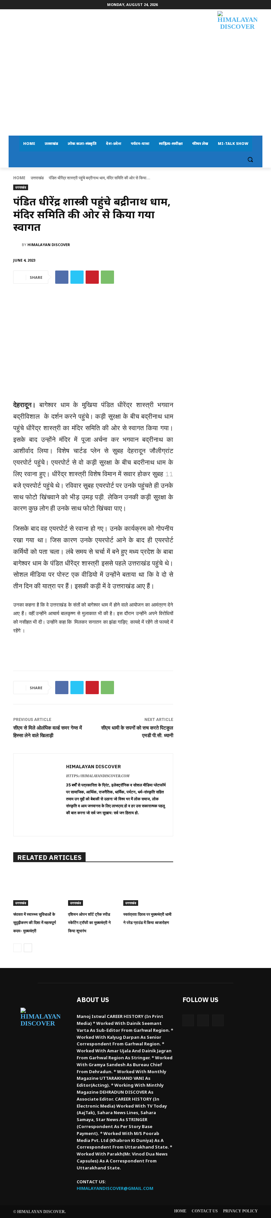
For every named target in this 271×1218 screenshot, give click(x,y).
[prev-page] (17, 948)
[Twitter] (77, 277)
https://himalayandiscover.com (98, 776)
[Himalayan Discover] (237, 33)
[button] (250, 159)
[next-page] (28, 948)
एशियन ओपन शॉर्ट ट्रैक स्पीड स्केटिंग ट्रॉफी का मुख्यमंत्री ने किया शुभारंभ (89, 922)
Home (19, 178)
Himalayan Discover (48, 244)
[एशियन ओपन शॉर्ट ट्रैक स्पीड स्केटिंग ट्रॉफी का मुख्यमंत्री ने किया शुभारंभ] (93, 888)
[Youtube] (218, 1020)
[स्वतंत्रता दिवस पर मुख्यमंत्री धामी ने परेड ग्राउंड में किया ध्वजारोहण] (148, 888)
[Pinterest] (92, 277)
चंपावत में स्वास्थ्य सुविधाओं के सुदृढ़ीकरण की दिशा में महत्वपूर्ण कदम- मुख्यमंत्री (34, 922)
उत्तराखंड (37, 178)
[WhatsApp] (107, 277)
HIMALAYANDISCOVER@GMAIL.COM (115, 1188)
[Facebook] (61, 277)
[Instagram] (203, 1020)
